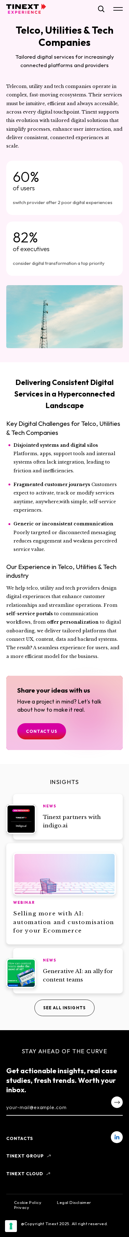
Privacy (21, 1207)
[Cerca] (101, 9)
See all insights (64, 1007)
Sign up (117, 1102)
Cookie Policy (27, 1202)
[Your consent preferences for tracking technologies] (11, 1226)
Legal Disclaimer (74, 1202)
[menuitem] (117, 1137)
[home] (26, 9)
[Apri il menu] (118, 9)
